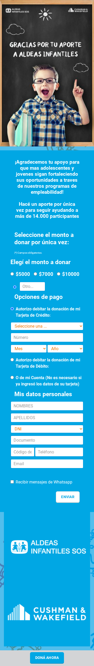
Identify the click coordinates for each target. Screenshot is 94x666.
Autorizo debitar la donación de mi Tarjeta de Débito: (48, 363)
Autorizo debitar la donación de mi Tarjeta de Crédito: (48, 312)
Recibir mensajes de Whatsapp (44, 482)
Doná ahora (47, 658)
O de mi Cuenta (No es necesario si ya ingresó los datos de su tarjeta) (48, 380)
